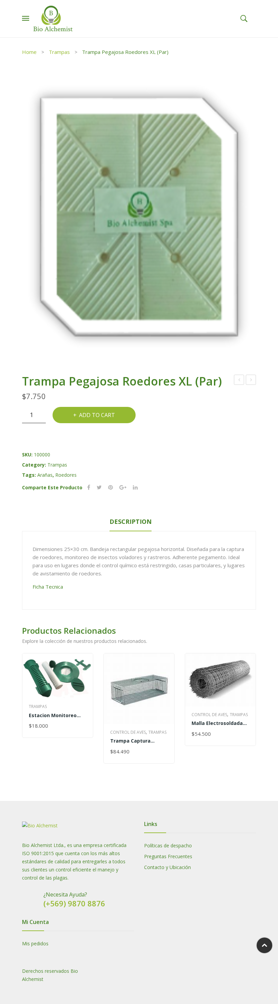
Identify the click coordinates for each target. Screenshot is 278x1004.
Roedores (66, 475)
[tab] (131, 523)
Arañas (45, 475)
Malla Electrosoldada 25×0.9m (217, 723)
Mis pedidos (35, 943)
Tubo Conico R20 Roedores (239, 380)
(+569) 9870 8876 (74, 903)
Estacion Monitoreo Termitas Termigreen (55, 715)
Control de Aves (128, 732)
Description (131, 521)
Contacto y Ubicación (167, 867)
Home (29, 51)
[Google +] (122, 487)
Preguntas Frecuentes (168, 856)
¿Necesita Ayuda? (65, 894)
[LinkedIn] (135, 487)
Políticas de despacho (168, 845)
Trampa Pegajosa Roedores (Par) (251, 380)
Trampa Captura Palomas (130, 740)
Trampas (59, 51)
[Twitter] (99, 487)
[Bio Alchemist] (53, 18)
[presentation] (22, 717)
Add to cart (97, 415)
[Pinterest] (110, 487)
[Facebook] (88, 487)
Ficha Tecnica (48, 586)
